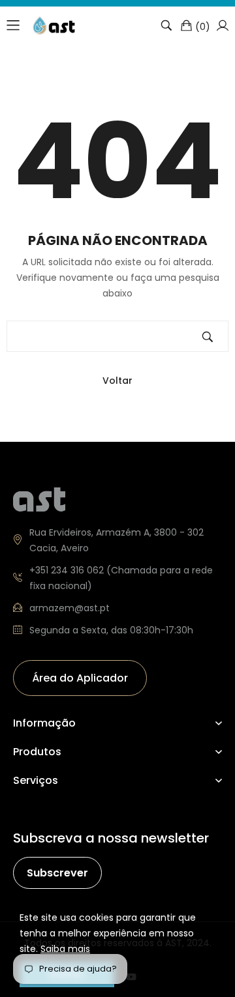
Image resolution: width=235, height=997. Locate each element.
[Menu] (13, 25)
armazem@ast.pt (69, 607)
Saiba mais (65, 948)
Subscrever (57, 872)
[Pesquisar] (166, 25)
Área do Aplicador (80, 678)
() (202, 26)
